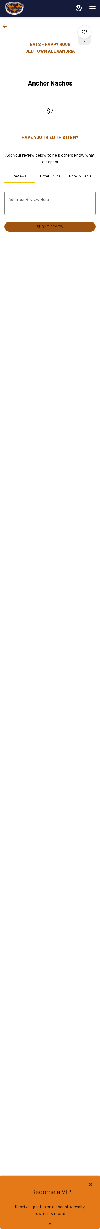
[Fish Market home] (29, 8)
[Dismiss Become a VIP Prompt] (91, 1184)
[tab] (19, 176)
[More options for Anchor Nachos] (84, 32)
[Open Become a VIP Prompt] (50, 1224)
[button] (6, 26)
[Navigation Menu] (92, 8)
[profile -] (78, 8)
